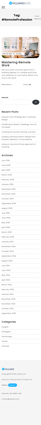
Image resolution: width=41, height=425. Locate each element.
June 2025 (6, 218)
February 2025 (8, 237)
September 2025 (9, 203)
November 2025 (8, 194)
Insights (5, 327)
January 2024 (7, 294)
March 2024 (7, 285)
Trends (5, 341)
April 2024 (6, 280)
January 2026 (7, 184)
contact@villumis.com (10, 399)
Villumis (19, 54)
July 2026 (6, 160)
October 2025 (8, 199)
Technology (7, 336)
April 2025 (6, 227)
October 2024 (8, 251)
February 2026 (8, 180)
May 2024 (6, 275)
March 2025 (7, 232)
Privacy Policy (15, 380)
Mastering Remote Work (16, 63)
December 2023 (8, 299)
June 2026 (6, 165)
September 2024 (9, 256)
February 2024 (8, 289)
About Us (5, 380)
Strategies (6, 332)
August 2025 (7, 208)
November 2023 (8, 304)
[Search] (35, 102)
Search (5, 97)
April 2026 (6, 170)
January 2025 (7, 242)
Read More (7, 84)
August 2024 (7, 261)
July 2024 (6, 266)
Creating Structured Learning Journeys (19, 132)
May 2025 (6, 223)
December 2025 (9, 189)
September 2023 (9, 313)
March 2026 (7, 175)
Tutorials (5, 346)
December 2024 (9, 246)
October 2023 (8, 309)
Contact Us (27, 380)
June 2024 (6, 270)
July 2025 (6, 213)
